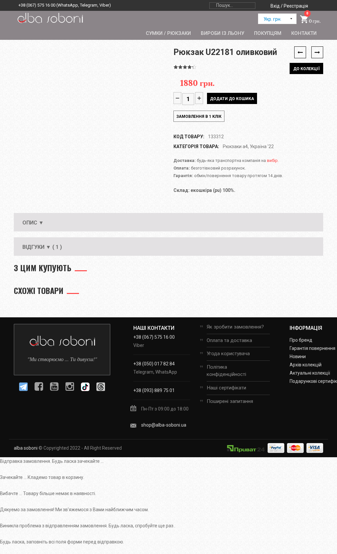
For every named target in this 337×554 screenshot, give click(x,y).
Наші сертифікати (226, 388)
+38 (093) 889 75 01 (154, 390)
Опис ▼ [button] (33, 223)
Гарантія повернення (312, 348)
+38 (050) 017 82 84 (154, 363)
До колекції (306, 68)
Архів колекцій (306, 364)
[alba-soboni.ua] (50, 17)
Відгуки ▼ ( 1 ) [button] (42, 247)
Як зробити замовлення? (235, 327)
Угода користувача (228, 353)
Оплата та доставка (229, 340)
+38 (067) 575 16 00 (36, 5)
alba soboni (26, 448)
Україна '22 (262, 146)
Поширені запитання (230, 401)
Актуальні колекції (310, 373)
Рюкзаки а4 (235, 146)
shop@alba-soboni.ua (163, 425)
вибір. (273, 160)
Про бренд (301, 340)
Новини (298, 356)
